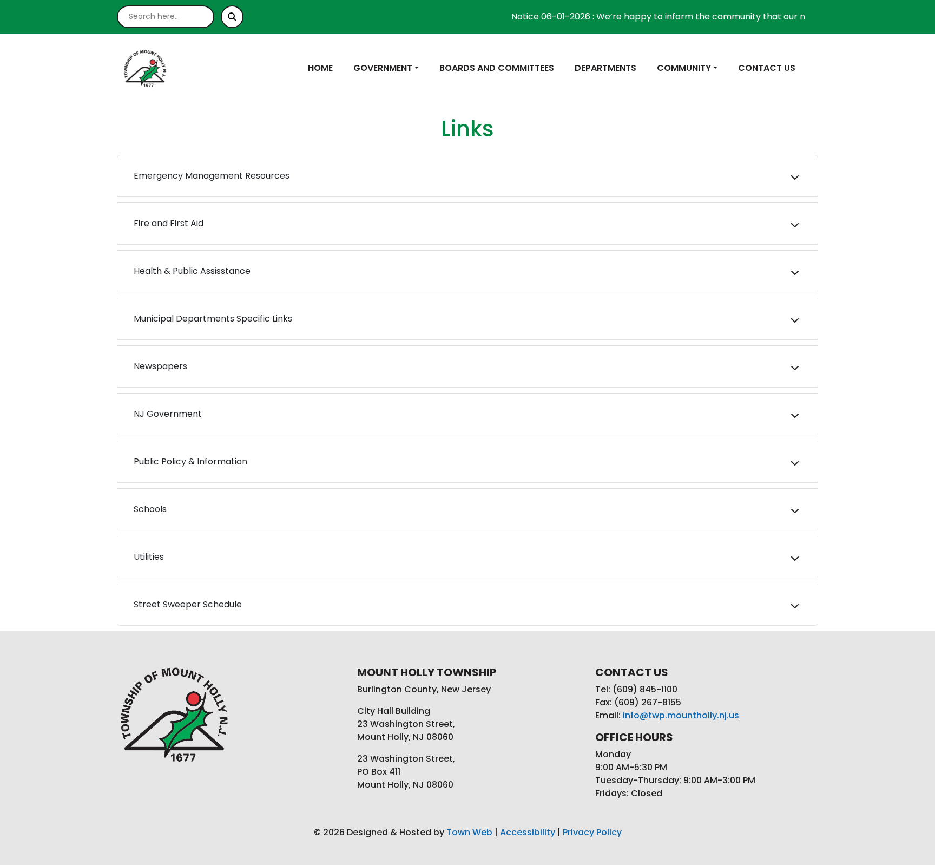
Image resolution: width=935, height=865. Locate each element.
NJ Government (168, 414)
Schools (150, 509)
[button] (392, 68)
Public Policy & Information (190, 461)
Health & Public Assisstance (192, 271)
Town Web (469, 832)
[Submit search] (232, 16)
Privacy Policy (592, 832)
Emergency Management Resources (211, 175)
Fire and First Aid (168, 223)
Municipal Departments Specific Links (213, 318)
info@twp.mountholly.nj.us (681, 715)
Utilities (149, 557)
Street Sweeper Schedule (188, 604)
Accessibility (527, 832)
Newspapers (160, 366)
